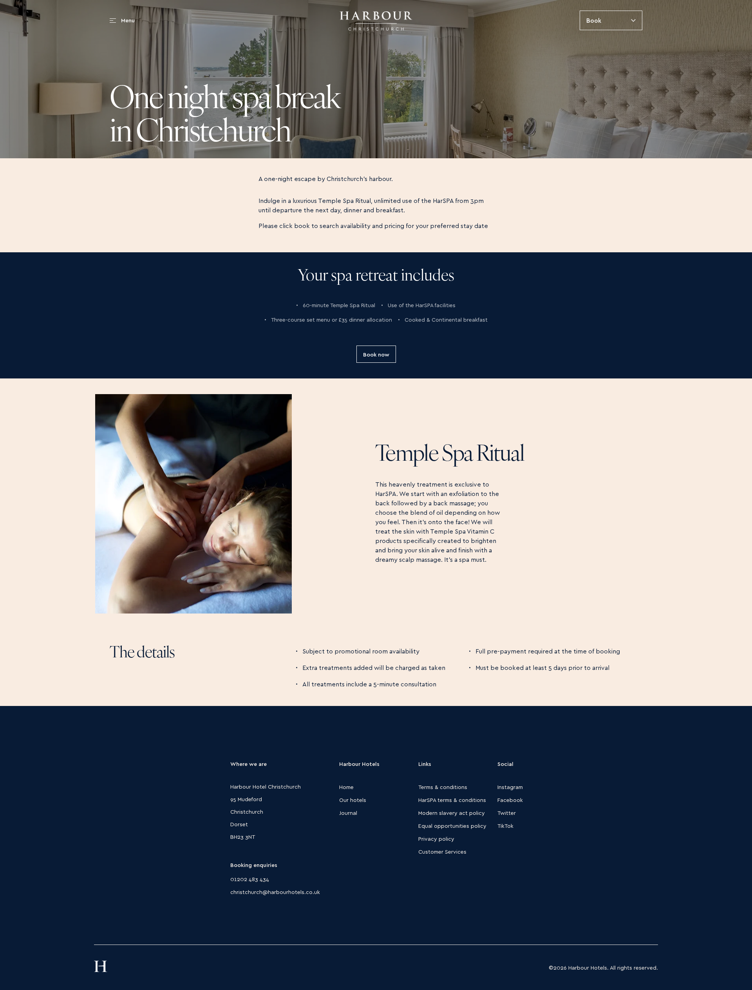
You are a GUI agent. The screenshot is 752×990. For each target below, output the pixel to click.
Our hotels (352, 799)
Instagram (510, 787)
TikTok (505, 825)
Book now (376, 354)
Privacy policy (436, 838)
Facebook (510, 799)
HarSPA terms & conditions (452, 799)
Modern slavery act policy (451, 812)
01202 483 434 (249, 879)
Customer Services (442, 851)
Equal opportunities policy (452, 825)
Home (346, 787)
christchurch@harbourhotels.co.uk (275, 892)
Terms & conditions (442, 787)
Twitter (506, 812)
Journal (348, 812)
